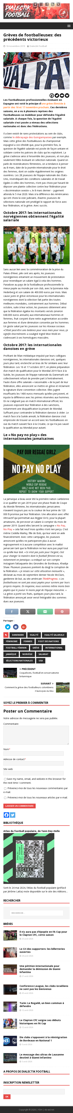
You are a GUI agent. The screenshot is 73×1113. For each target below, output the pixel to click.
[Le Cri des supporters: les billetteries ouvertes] (10, 955)
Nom (6, 749)
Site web (8, 769)
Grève (36, 647)
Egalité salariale (54, 634)
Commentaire (11, 723)
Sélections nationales (19, 660)
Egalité (34, 634)
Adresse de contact (14, 759)
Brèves (8, 924)
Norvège (27, 654)
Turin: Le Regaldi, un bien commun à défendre (42, 1004)
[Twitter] (57, 95)
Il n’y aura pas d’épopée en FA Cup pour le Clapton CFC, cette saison (43, 933)
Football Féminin (16, 647)
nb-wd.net (49, 1109)
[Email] (62, 95)
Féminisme (11, 641)
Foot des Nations (48, 641)
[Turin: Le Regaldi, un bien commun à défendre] (10, 1009)
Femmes (28, 641)
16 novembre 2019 (15, 46)
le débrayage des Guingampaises (32, 137)
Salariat (43, 654)
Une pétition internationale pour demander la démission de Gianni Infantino (40, 969)
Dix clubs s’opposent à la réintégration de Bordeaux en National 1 (43, 1039)
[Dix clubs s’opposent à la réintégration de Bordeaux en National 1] (10, 1044)
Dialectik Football (38, 46)
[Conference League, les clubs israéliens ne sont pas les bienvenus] (10, 992)
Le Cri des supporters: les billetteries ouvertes (42, 950)
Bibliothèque (13, 823)
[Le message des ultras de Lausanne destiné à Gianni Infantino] (10, 1061)
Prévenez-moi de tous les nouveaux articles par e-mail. (37, 797)
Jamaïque (11, 654)
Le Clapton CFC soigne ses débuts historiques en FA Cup (40, 1022)
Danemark (18, 634)
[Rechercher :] (36, 913)
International (54, 647)
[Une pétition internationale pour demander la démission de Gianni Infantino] (10, 972)
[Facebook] (52, 95)
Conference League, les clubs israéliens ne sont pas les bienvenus (44, 987)
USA (41, 660)
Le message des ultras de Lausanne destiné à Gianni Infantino (42, 1056)
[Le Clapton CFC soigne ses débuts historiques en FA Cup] (10, 1027)
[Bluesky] (67, 95)
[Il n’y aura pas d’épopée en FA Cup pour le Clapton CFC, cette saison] (10, 938)
